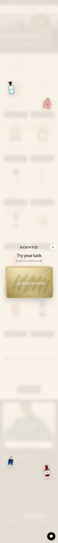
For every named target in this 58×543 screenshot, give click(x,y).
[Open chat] (51, 536)
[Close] (53, 247)
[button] (29, 282)
